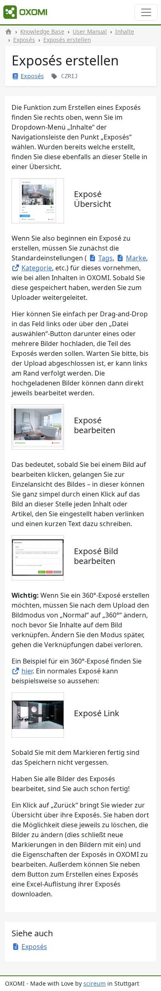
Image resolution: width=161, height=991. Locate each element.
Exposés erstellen (67, 40)
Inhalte (124, 31)
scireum (94, 983)
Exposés (24, 40)
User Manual (90, 31)
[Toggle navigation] (146, 12)
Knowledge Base (42, 31)
